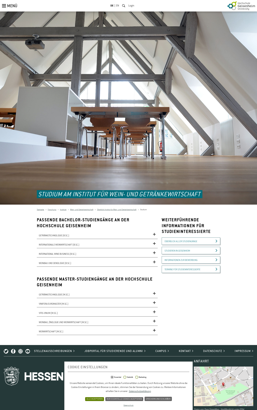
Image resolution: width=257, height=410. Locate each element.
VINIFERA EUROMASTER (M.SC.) (53, 304)
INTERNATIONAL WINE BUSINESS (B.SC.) (57, 254)
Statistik (130, 377)
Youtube (27, 351)
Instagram (20, 351)
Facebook (13, 351)
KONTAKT (185, 351)
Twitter (6, 351)
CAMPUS (160, 351)
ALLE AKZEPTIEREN (94, 399)
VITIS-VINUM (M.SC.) (48, 313)
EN (117, 5)
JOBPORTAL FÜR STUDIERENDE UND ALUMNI (113, 351)
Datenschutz (128, 405)
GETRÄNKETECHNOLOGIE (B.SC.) (54, 236)
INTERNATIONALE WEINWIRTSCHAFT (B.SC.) (59, 245)
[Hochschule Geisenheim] (241, 5)
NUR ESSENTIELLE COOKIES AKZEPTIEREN (124, 399)
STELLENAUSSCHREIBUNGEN (53, 351)
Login (131, 5)
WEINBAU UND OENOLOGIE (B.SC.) (55, 263)
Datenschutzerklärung (140, 391)
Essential (117, 377)
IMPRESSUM (243, 351)
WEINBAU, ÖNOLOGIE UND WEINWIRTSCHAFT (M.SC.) (63, 322)
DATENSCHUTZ (212, 351)
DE (112, 5)
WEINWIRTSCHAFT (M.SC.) (51, 332)
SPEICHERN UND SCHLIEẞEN (158, 399)
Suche (124, 6)
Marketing (142, 377)
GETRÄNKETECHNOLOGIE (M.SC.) (54, 295)
